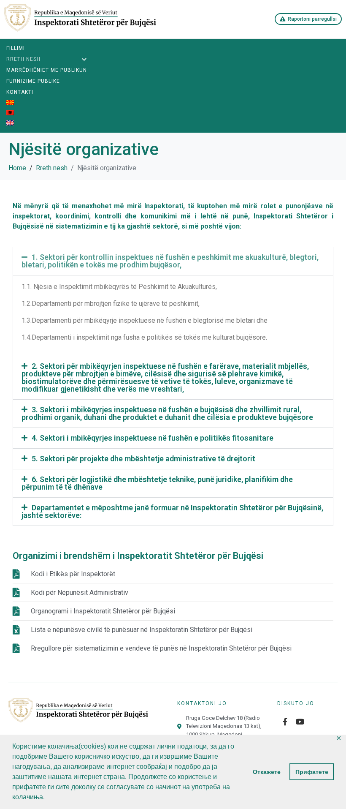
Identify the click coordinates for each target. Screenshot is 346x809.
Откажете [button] (267, 771)
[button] (173, 261)
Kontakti (19, 92)
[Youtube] (300, 721)
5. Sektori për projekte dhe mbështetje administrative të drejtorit (143, 458)
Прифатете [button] (311, 771)
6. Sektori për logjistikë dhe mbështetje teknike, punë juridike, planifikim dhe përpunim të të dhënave (157, 483)
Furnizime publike (33, 81)
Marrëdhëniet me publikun (46, 70)
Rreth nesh (23, 59)
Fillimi (15, 48)
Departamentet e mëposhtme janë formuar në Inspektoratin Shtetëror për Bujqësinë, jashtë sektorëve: (172, 511)
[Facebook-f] (284, 721)
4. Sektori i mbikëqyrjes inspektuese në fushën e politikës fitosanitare (152, 437)
